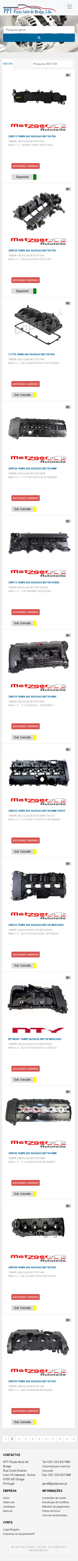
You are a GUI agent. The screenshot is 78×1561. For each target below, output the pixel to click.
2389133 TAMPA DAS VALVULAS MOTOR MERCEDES (36, 925)
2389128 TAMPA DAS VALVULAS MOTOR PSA (32, 250)
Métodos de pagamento (56, 1506)
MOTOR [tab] (7, 63)
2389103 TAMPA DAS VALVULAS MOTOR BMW (32, 1153)
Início (6, 1498)
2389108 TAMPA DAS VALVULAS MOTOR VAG (32, 1267)
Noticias (8, 1511)
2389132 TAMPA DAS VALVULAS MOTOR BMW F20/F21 (37, 810)
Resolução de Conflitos (55, 1502)
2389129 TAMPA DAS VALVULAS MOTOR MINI (32, 696)
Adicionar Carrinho (25, 166)
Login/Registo (11, 1529)
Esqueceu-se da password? (19, 1534)
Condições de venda (54, 1498)
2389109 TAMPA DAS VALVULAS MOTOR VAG (32, 1381)
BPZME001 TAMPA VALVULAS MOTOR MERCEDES (34, 1039)
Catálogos (9, 1506)
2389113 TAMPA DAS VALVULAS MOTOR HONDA (33, 582)
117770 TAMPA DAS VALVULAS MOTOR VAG (31, 354)
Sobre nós (9, 1502)
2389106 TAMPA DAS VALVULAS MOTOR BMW (32, 468)
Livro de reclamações (54, 1515)
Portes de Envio (51, 1511)
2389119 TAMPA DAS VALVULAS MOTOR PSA (32, 136)
